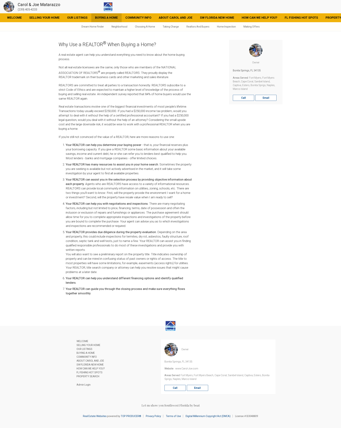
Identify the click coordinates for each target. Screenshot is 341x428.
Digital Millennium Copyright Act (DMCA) (208, 416)
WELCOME (14, 17)
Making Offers (251, 26)
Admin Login (84, 384)
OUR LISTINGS (77, 17)
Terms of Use (173, 416)
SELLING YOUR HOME (44, 17)
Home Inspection (226, 26)
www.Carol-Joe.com (186, 368)
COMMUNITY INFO (138, 17)
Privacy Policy (153, 416)
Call (243, 97)
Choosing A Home (145, 26)
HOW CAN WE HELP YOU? (259, 17)
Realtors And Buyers (197, 26)
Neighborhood (119, 26)
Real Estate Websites (95, 416)
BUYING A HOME (106, 17)
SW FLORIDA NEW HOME (217, 17)
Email (266, 97)
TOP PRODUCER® (131, 416)
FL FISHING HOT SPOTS (301, 17)
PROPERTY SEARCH (88, 376)
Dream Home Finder (93, 26)
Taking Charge (171, 26)
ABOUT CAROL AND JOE (176, 17)
